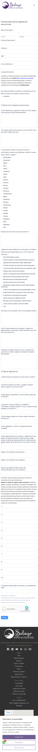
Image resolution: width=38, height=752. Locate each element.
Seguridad (6, 224)
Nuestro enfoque (19, 658)
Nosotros (19, 661)
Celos (5, 177)
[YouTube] (17, 649)
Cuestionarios (19, 666)
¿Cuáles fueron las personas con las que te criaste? (18, 377)
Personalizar (19, 742)
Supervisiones (19, 674)
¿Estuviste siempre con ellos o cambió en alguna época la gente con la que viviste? (17, 386)
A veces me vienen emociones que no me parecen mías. (19, 268)
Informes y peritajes (19, 672)
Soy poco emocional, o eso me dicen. (14, 282)
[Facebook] (8, 649)
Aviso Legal (19, 686)
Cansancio (6, 171)
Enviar (4, 617)
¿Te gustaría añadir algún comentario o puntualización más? (18, 587)
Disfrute (5, 180)
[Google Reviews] (21, 649)
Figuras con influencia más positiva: (13, 452)
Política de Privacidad (19, 689)
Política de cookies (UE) (19, 694)
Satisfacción (7, 205)
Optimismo (6, 199)
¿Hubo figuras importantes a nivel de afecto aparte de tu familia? (18, 396)
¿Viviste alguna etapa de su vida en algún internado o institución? (18, 417)
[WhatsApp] (25, 649)
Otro (4, 227)
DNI (2, 56)
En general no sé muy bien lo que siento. (15, 295)
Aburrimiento (7, 157)
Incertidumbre (7, 194)
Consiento (6, 96)
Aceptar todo (19, 737)
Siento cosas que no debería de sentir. (14, 298)
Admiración (6, 160)
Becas (19, 669)
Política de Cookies (19, 691)
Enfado (5, 208)
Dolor (4, 221)
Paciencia (6, 191)
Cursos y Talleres (19, 663)
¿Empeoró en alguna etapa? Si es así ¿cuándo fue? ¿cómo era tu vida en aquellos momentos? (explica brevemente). (17, 352)
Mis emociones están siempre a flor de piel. (16, 276)
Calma (5, 168)
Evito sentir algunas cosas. (11, 257)
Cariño (5, 174)
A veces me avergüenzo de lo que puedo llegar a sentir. (19, 289)
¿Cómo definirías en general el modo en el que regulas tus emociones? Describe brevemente (18, 111)
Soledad (5, 213)
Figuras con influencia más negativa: (13, 460)
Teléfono (4, 48)
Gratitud (5, 188)
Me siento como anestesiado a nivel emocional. (17, 301)
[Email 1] (30, 649)
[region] (19, 734)
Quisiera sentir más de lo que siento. (14, 271)
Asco (4, 166)
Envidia (5, 210)
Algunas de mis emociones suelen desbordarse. (17, 262)
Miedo (5, 196)
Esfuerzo (6, 182)
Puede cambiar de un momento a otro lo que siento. (18, 292)
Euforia (5, 185)
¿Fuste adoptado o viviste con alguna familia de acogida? (16, 427)
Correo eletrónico (7, 64)
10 (2, 578)
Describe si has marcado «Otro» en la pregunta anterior (19, 311)
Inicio (19, 655)
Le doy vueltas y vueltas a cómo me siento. (16, 303)
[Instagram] (12, 649)
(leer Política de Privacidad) (25, 78)
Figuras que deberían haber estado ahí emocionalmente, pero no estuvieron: (13, 469)
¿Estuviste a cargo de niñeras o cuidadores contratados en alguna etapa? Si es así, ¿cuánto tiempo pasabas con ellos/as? (19, 406)
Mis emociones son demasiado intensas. (15, 279)
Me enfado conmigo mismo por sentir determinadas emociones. (17, 286)
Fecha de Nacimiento (8, 40)
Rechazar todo (19, 748)
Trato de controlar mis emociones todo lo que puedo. (19, 265)
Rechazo (5, 202)
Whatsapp (19, 706)
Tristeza (5, 216)
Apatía (5, 163)
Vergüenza (6, 219)
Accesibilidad (19, 683)
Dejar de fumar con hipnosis (19, 677)
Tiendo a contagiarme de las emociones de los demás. (19, 274)
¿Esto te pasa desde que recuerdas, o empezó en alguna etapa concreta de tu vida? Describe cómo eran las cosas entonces (18, 330)
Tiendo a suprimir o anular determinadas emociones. (19, 260)
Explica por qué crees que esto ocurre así (15, 232)
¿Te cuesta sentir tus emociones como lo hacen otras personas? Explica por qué (18, 131)
